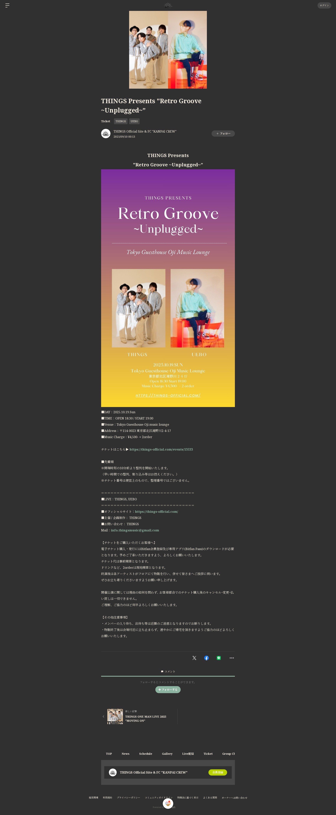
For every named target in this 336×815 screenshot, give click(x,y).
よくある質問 (210, 797)
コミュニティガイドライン (159, 797)
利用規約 (107, 797)
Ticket (105, 121)
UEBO (134, 121)
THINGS (121, 121)
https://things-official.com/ (156, 511)
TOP (109, 754)
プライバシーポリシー (128, 797)
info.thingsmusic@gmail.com (135, 530)
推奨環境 (93, 797)
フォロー (225, 133)
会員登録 (217, 772)
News (126, 754)
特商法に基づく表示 (187, 797)
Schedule (145, 754)
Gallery (167, 754)
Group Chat (230, 754)
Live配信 (188, 754)
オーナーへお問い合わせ (234, 798)
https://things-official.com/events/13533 (161, 449)
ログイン (324, 5)
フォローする (170, 689)
